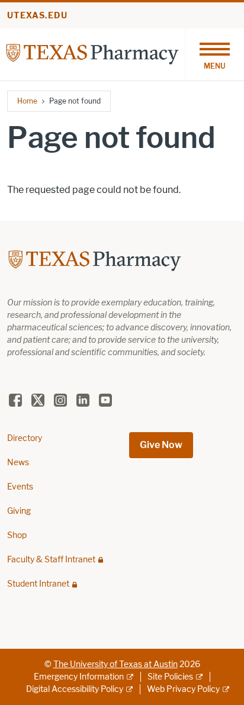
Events (20, 487)
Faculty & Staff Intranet (51, 560)
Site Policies (170, 677)
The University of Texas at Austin (115, 664)
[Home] (92, 53)
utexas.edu (37, 16)
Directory (24, 438)
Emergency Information (79, 677)
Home (27, 100)
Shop (17, 535)
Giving (19, 511)
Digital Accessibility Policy (74, 689)
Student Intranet (38, 584)
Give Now (161, 444)
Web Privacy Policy (183, 689)
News (18, 463)
